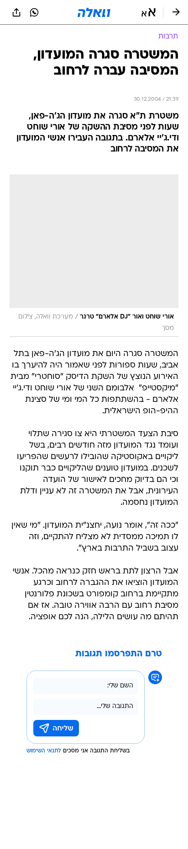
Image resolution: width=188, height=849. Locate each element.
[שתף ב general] (16, 12)
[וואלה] (94, 12)
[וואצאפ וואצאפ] (34, 12)
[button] (148, 12)
